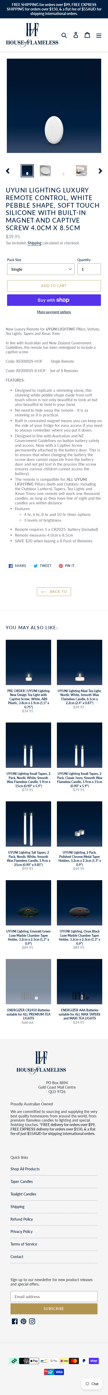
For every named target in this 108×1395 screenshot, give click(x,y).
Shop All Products (25, 1169)
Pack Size (14, 260)
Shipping (34, 243)
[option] (27, 171)
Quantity (84, 260)
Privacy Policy (21, 1231)
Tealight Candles (23, 1194)
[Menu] (99, 35)
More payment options (54, 312)
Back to (58, 591)
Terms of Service (23, 1244)
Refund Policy (21, 1219)
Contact (16, 1256)
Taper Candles (21, 1181)
